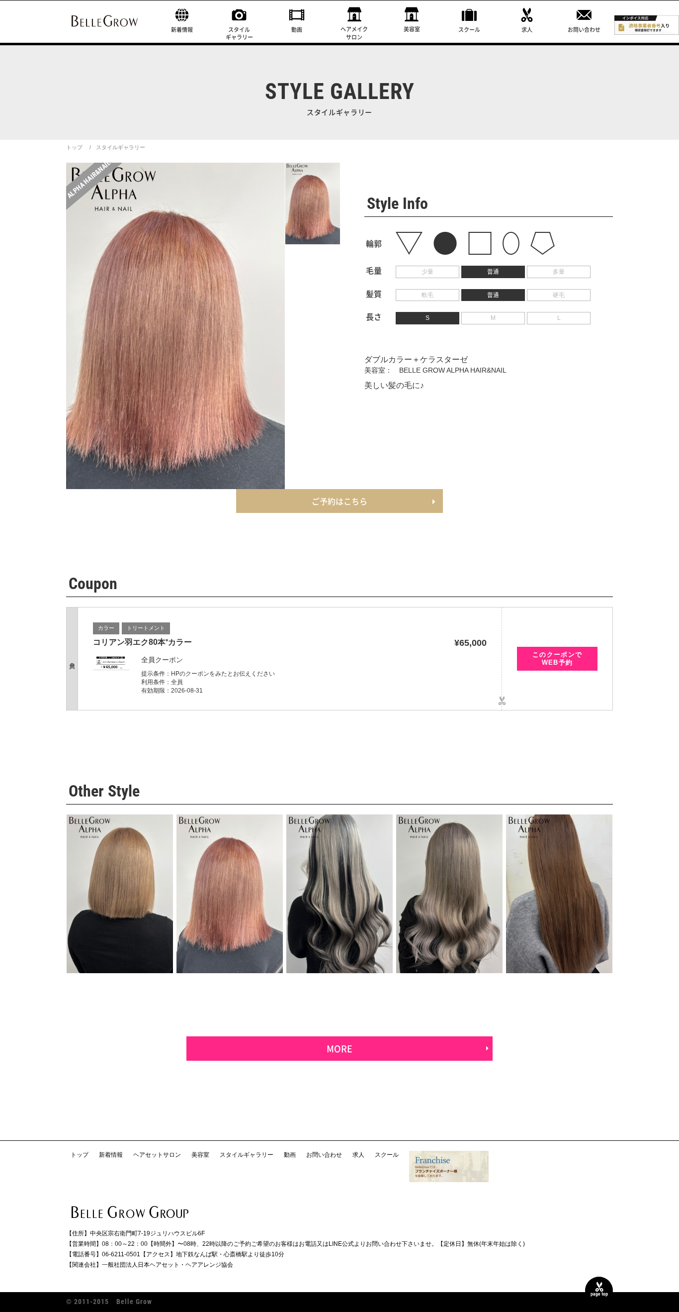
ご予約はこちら (339, 501)
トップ (74, 147)
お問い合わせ (584, 29)
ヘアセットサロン (157, 1154)
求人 (526, 29)
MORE (339, 1048)
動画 (296, 29)
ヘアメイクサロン (354, 33)
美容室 (412, 29)
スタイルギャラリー (239, 33)
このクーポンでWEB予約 (557, 658)
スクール (469, 29)
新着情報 (182, 29)
